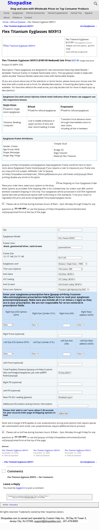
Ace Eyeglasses (88, 26)
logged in (20, 488)
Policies (16, 17)
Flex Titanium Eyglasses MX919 (15, 450)
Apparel (88, 13)
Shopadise (13, 505)
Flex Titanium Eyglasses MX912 (78, 450)
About (7, 17)
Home (6, 13)
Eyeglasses (18, 13)
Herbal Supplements (58, 13)
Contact (28, 17)
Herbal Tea (76, 13)
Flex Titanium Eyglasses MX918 (46, 450)
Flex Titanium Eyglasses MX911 (17, 26)
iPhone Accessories (35, 13)
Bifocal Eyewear (18, 22)
